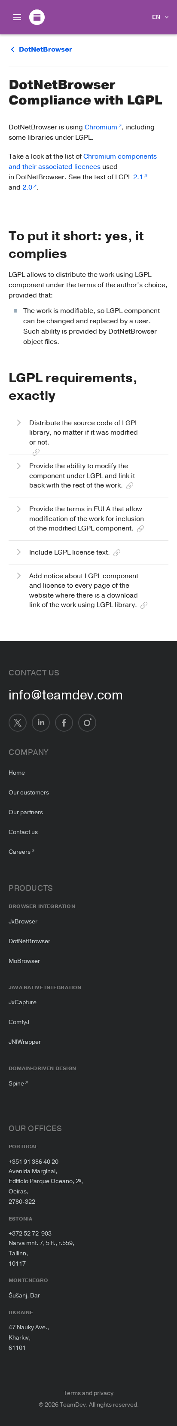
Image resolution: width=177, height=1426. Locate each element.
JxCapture (23, 1002)
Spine (16, 1083)
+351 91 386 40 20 (33, 1162)
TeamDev (73, 1405)
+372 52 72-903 (30, 1234)
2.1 (138, 177)
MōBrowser (24, 961)
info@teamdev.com (66, 695)
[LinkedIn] (41, 723)
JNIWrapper (25, 1042)
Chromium (101, 127)
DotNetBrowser (29, 941)
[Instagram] (87, 723)
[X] (18, 723)
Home (17, 773)
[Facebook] (64, 723)
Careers (20, 852)
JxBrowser (23, 921)
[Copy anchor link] (75, 254)
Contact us (23, 832)
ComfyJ (19, 1022)
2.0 (27, 187)
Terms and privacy (88, 1393)
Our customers (29, 792)
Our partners (26, 812)
